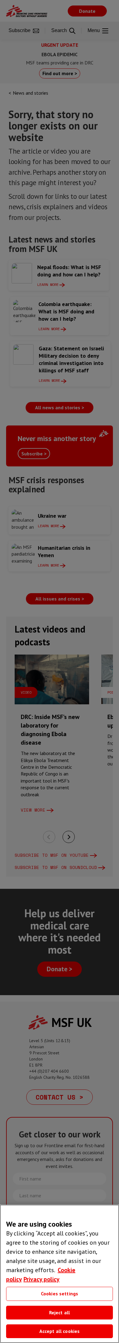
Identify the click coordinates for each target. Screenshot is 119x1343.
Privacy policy (41, 1279)
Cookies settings (59, 1293)
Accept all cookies (59, 1331)
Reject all (59, 1312)
